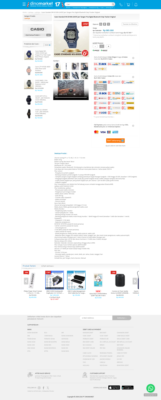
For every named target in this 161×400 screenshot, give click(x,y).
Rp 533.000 (38, 61)
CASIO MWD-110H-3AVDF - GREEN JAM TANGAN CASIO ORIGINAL (41, 83)
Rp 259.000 (38, 116)
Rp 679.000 (38, 102)
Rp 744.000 (38, 90)
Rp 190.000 (38, 118)
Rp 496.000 (38, 104)
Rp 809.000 (38, 73)
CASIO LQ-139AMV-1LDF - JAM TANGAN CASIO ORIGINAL (41, 111)
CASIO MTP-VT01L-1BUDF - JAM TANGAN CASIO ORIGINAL (42, 98)
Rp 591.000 (38, 75)
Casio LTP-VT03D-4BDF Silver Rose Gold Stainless (42, 68)
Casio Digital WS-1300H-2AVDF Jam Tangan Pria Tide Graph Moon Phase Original (43, 54)
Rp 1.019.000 (39, 88)
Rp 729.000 (38, 59)
